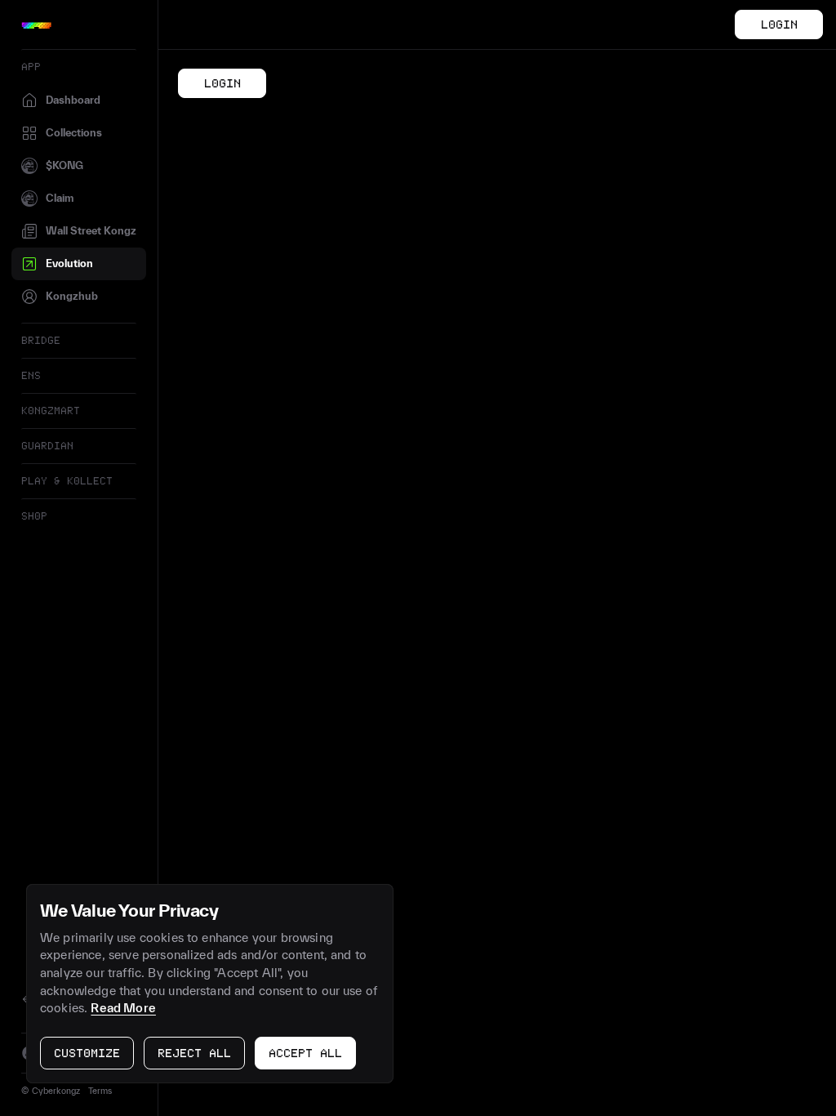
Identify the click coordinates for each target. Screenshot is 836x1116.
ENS (31, 376)
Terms (100, 1091)
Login (779, 25)
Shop (34, 516)
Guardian (47, 446)
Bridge (40, 341)
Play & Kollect (67, 481)
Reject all (194, 1054)
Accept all (305, 1054)
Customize (87, 1054)
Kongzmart (50, 411)
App (31, 67)
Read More (123, 1008)
